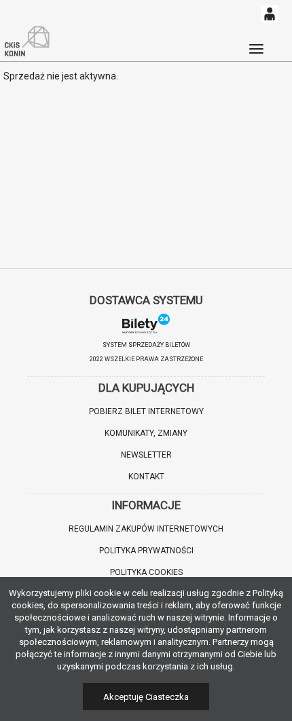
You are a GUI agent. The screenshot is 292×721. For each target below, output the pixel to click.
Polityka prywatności (146, 550)
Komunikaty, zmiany (146, 433)
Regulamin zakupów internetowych (146, 529)
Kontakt (146, 476)
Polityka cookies (146, 572)
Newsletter (146, 455)
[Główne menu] (256, 43)
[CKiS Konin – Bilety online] (27, 41)
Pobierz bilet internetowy (146, 411)
